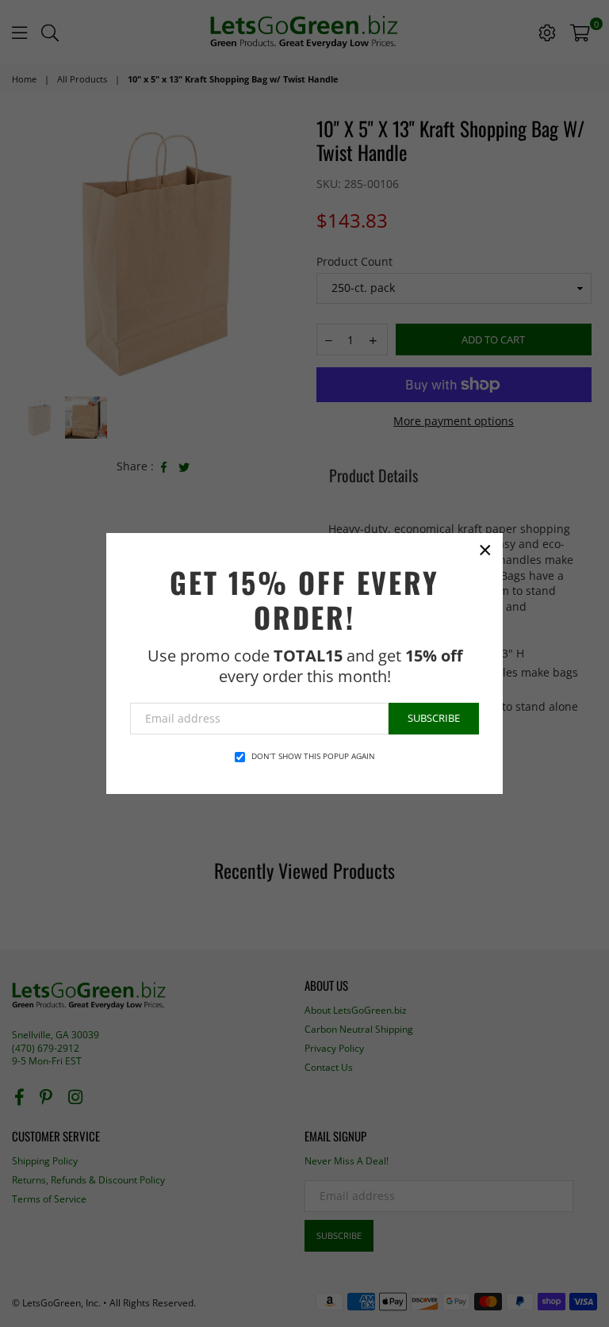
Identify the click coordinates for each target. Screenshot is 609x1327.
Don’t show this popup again (313, 755)
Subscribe (434, 718)
